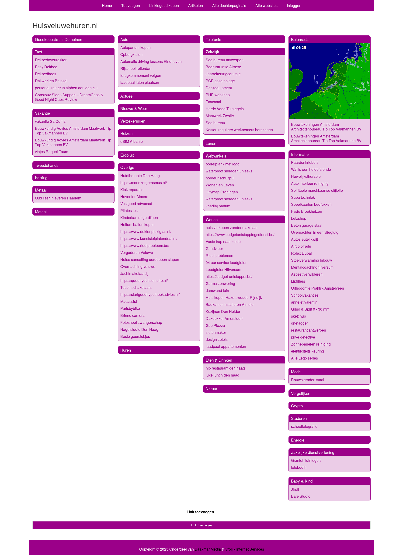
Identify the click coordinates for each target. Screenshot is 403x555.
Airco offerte (301, 246)
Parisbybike (130, 308)
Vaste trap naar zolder (224, 241)
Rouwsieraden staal (307, 379)
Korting (41, 177)
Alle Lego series (304, 358)
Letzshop (298, 218)
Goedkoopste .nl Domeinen (58, 39)
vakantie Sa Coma (50, 121)
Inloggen (294, 5)
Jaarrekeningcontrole (223, 73)
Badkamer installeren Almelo (230, 304)
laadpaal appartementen (226, 346)
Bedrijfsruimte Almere (223, 66)
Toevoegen (130, 5)
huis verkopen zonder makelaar (232, 227)
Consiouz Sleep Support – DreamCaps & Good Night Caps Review (69, 97)
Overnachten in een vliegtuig (314, 232)
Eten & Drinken (219, 360)
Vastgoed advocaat (136, 203)
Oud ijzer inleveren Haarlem (58, 198)
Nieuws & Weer (133, 108)
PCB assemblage (220, 80)
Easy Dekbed (46, 66)
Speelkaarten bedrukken (311, 204)
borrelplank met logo (223, 164)
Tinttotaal (213, 101)
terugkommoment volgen (140, 75)
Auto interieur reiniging (310, 183)
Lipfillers (298, 281)
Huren (125, 350)
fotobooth (298, 467)
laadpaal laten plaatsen (139, 82)
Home (107, 5)
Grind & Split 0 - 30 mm (310, 309)
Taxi (38, 52)
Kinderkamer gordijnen (139, 217)
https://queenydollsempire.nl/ (144, 280)
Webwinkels (216, 156)
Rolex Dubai (301, 253)
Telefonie (213, 39)
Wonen (212, 219)
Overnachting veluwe (137, 266)
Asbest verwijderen (307, 274)
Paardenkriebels (304, 162)
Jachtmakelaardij (134, 273)
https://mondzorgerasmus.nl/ (143, 182)
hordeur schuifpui (220, 178)
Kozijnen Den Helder (223, 311)
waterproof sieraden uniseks (229, 171)
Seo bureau (215, 122)
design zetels (217, 339)
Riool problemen (219, 255)
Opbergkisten (131, 54)
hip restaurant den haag (225, 368)
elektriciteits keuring (307, 351)
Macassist (128, 301)
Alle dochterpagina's (229, 5)
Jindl (295, 489)
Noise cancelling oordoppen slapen (149, 259)
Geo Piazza (215, 325)
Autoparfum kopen (135, 47)
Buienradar (300, 39)
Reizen (126, 133)
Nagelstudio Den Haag (139, 329)
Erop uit (127, 155)
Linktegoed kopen (164, 5)
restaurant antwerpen (308, 330)
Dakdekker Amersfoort (224, 318)
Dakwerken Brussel (51, 80)
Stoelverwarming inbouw (311, 260)
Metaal (41, 190)
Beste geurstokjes (135, 336)
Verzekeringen (132, 121)
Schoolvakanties (305, 295)
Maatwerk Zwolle (220, 115)
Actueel (126, 96)
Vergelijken (300, 393)
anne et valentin (304, 302)
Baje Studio (300, 496)
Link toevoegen (200, 511)
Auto (124, 39)
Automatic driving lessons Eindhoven (151, 61)
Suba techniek (303, 197)
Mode (296, 371)
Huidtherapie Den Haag (140, 175)
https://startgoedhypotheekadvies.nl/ (150, 294)
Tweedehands (47, 165)
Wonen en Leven (220, 185)
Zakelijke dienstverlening (312, 452)
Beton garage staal (306, 225)
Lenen (211, 143)
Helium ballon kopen (137, 224)
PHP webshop (218, 94)
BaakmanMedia (208, 549)
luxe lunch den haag (222, 375)
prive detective (303, 337)
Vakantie (42, 113)
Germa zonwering (220, 283)
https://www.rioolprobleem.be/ (144, 245)
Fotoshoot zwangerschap (141, 322)
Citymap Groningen (222, 192)
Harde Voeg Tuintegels (225, 108)
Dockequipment (219, 87)
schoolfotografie (304, 426)
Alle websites (266, 5)
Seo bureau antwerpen (224, 59)
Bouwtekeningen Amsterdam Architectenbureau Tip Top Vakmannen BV (326, 127)
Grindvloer (214, 248)
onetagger (299, 323)
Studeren (299, 418)
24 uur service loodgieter (226, 262)
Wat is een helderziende (311, 169)
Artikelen (195, 5)
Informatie (300, 154)
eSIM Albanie (131, 141)
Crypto (297, 405)
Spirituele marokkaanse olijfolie (317, 190)
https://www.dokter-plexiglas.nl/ (145, 231)
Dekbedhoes (45, 73)
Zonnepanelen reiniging (311, 344)
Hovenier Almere (134, 196)
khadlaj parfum (218, 206)
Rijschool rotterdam (136, 68)
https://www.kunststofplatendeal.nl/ (148, 238)
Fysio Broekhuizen (306, 211)
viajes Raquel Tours (51, 151)
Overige (127, 167)
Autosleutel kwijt (304, 239)
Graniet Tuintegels (306, 460)
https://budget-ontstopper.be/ (229, 276)
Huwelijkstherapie (306, 176)
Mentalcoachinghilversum (312, 267)
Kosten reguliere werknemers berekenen (239, 129)
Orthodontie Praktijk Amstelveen (317, 288)
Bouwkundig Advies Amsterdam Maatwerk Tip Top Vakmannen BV (73, 131)
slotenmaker (216, 332)
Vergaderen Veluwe (136, 252)
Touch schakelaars (136, 287)
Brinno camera (132, 315)
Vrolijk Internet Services (244, 549)
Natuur (211, 388)
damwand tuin (217, 290)
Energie (297, 440)
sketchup (298, 316)
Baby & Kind (302, 481)
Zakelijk (212, 52)
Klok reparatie (131, 189)
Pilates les (129, 210)
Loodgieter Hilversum (223, 269)
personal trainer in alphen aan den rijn (66, 87)
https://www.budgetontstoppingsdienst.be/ (240, 234)
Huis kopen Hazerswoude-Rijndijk (234, 297)
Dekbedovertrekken (51, 59)
